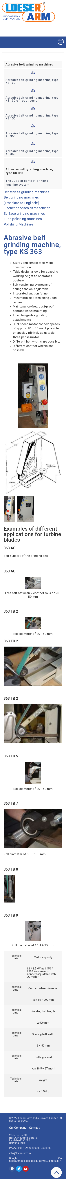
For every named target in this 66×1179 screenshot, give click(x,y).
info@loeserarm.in (20, 1153)
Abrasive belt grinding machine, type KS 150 (32, 117)
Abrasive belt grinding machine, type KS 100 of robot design (32, 99)
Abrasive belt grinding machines (29, 64)
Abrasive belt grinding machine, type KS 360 (32, 152)
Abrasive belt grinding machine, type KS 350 (32, 135)
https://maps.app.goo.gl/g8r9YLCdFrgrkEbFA (35, 1160)
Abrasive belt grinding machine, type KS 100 (32, 81)
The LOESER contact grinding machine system (27, 182)
